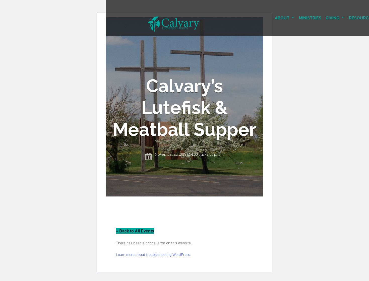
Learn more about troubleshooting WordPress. (153, 254)
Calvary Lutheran (191, 24)
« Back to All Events (135, 231)
